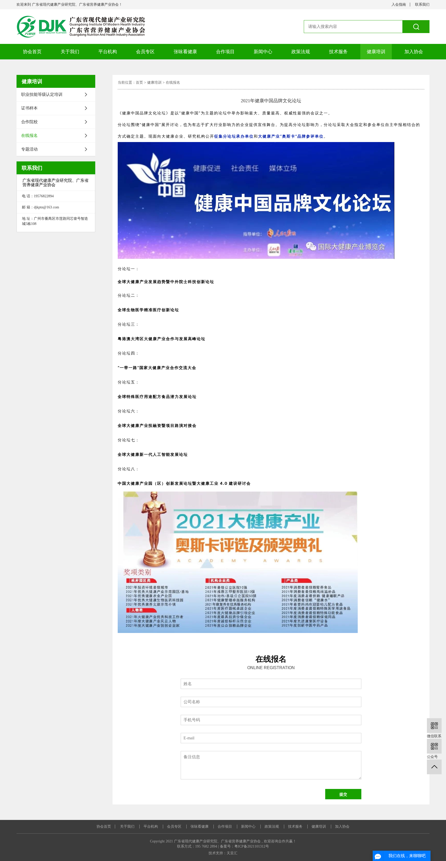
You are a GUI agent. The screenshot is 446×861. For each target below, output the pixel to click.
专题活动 (29, 149)
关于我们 (70, 51)
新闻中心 (263, 51)
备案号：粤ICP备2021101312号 (244, 846)
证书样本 (29, 108)
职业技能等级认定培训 (41, 94)
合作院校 (29, 122)
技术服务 (338, 51)
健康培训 (376, 51)
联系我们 (422, 4)
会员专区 (145, 51)
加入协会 (413, 51)
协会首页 (32, 51)
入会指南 (399, 4)
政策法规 (300, 51)
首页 (139, 82)
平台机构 (107, 51)
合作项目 (225, 51)
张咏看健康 (185, 51)
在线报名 (29, 135)
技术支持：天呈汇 (223, 853)
